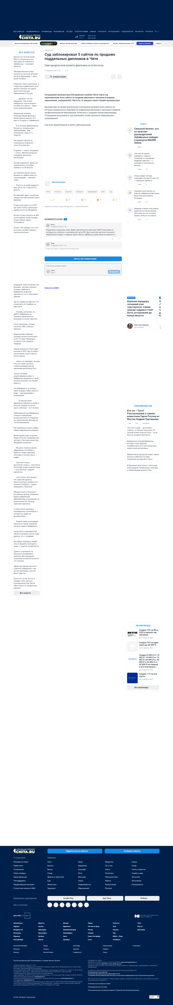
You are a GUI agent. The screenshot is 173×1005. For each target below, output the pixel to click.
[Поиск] (147, 37)
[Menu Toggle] (15, 37)
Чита (48, 192)
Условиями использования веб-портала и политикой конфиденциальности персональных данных (121, 975)
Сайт (103, 192)
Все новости (19, 31)
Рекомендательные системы (97, 987)
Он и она (108, 866)
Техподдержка (19, 881)
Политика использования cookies (99, 984)
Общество (109, 862)
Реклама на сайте (21, 862)
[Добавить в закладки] (113, 76)
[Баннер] (48, 43)
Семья (134, 862)
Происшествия (111, 877)
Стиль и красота (138, 869)
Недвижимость (33, 31)
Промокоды (47, 31)
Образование (83, 888)
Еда (48, 881)
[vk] (56, 905)
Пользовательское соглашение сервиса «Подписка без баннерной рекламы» (114, 990)
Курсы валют (114, 31)
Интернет (79, 192)
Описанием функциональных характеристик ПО (104, 974)
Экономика (136, 881)
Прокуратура (92, 192)
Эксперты (139, 31)
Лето (80, 873)
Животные (51, 884)
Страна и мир (137, 873)
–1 (119, 239)
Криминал (82, 866)
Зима (80, 862)
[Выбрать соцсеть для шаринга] (119, 76)
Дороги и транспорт (55, 877)
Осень (107, 869)
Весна (49, 869)
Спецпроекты (137, 884)
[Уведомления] (152, 37)
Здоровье (51, 888)
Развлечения (110, 884)
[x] (80, 905)
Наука (80, 881)
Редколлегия (127, 31)
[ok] (62, 905)
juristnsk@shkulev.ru (67, 978)
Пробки (158, 31)
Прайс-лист (18, 866)
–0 (119, 253)
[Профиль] (158, 37)
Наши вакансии (20, 877)
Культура (82, 869)
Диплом (69, 192)
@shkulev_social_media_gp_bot (112, 964)
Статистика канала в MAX (24, 888)
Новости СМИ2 (52, 288)
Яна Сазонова (58, 182)
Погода (69, 31)
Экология (136, 877)
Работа (108, 881)
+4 (112, 253)
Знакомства (59, 31)
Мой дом (82, 877)
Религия (108, 888)
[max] (74, 905)
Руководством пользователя (98, 972)
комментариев (58, 77)
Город (49, 873)
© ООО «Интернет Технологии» (24, 997)
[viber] (68, 905)
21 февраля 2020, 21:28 (52, 70)
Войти (53, 272)
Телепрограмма (81, 31)
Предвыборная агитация (24, 884)
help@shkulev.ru (29, 980)
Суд (110, 192)
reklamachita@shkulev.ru (129, 962)
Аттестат (58, 192)
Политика (109, 873)
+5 (112, 239)
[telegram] (49, 905)
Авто (49, 862)
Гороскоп (102, 31)
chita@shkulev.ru (39, 977)
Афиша (93, 31)
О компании (19, 869)
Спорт (134, 866)
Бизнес (50, 866)
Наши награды (20, 873)
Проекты (149, 31)
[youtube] (86, 905)
